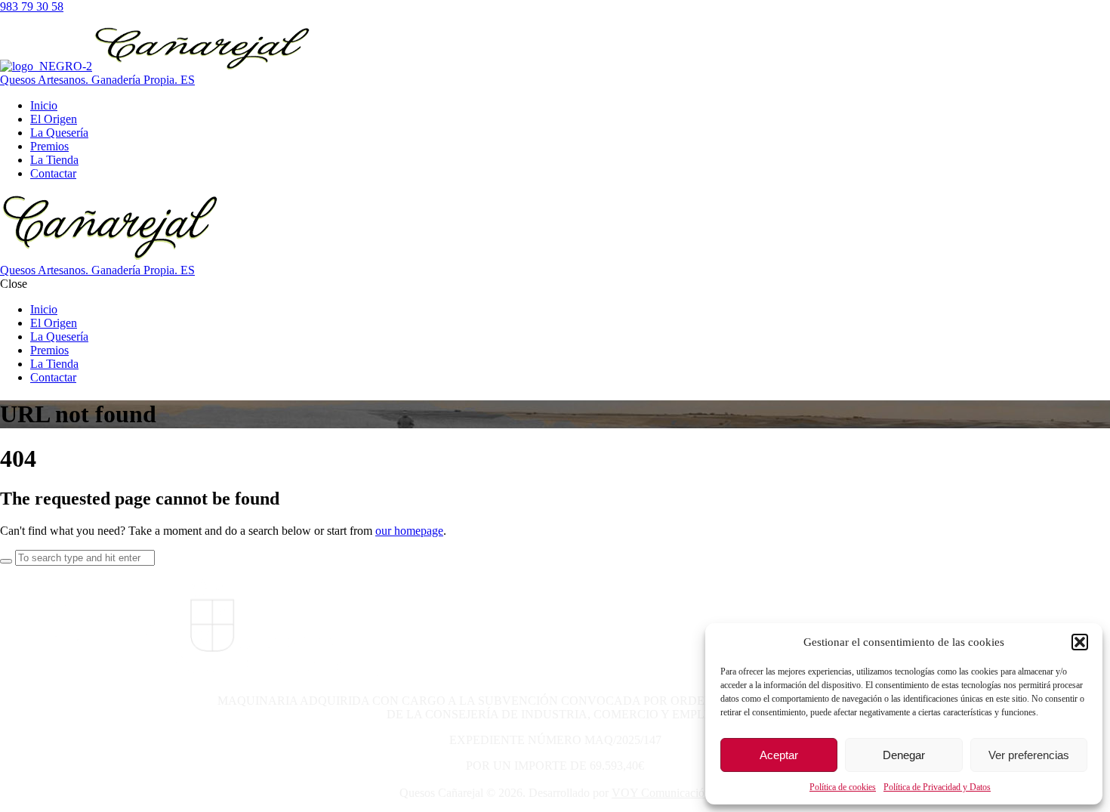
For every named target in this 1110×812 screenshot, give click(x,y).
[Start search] (6, 561)
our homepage (409, 530)
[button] (1079, 642)
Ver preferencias (1028, 755)
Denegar (904, 755)
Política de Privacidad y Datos (937, 787)
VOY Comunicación (661, 792)
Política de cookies (842, 787)
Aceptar (779, 755)
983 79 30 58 (31, 6)
